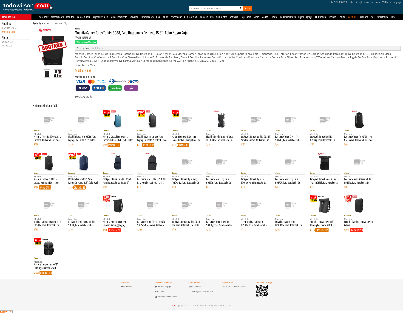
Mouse (265, 17)
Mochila (58, 23)
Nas (373, 17)
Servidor (134, 17)
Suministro (221, 17)
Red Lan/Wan (190, 17)
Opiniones (97, 48)
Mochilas (352, 17)
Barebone (363, 17)
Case (393, 17)
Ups (158, 17)
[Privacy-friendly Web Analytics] (6, 311)
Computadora (147, 17)
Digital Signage (305, 17)
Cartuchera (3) (9, 27)
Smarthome (383, 17)
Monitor (70, 17)
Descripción (83, 48)
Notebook (43, 17)
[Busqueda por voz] (241, 8)
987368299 (340, 2)
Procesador (176, 17)
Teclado (332, 17)
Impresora (246, 17)
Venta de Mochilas (42, 23)
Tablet (165, 17)
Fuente (274, 17)
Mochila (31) (8, 31)
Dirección (127, 286)
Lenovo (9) (7, 41)
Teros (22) (7, 45)
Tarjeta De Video (100, 17)
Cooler (342, 17)
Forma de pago (393, 2)
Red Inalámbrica (288, 17)
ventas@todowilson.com (366, 2)
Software (234, 17)
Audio (256, 17)
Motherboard (57, 17)
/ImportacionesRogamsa (235, 286)
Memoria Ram (83, 17)
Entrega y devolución (167, 297)
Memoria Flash (206, 17)
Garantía (162, 291)
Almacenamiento (119, 17)
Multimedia (320, 17)
